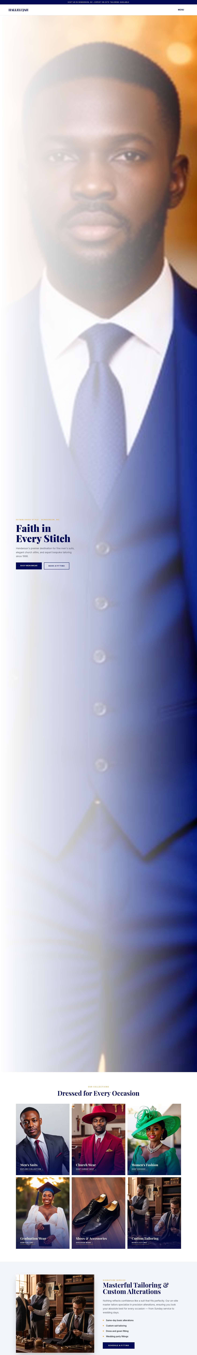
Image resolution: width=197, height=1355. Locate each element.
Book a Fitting (57, 566)
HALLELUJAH (18, 10)
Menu (181, 10)
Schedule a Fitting (118, 1345)
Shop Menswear (29, 566)
